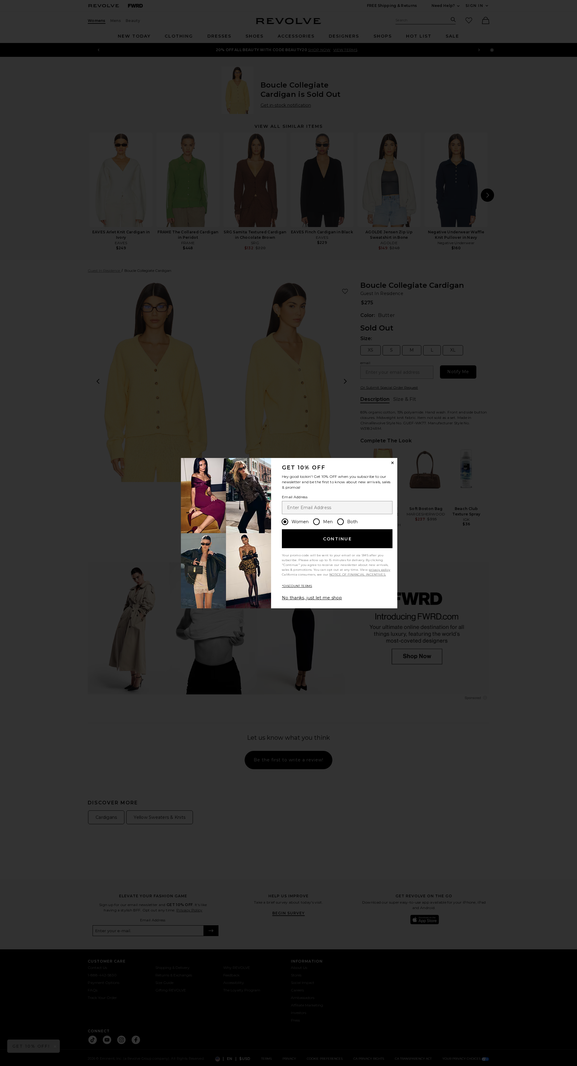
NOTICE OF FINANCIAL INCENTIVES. (357, 574)
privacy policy (379, 570)
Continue (337, 539)
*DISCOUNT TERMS (297, 586)
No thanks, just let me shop (312, 598)
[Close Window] (392, 463)
